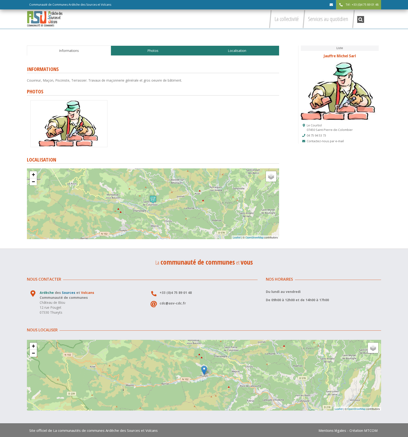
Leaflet (237, 237)
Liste (339, 48)
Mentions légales (332, 430)
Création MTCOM (363, 430)
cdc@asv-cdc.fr (173, 303)
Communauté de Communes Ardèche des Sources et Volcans (70, 5)
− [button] (33, 182)
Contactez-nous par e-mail (325, 141)
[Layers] (271, 176)
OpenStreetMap (254, 237)
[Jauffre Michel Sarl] (69, 102)
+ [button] (33, 175)
